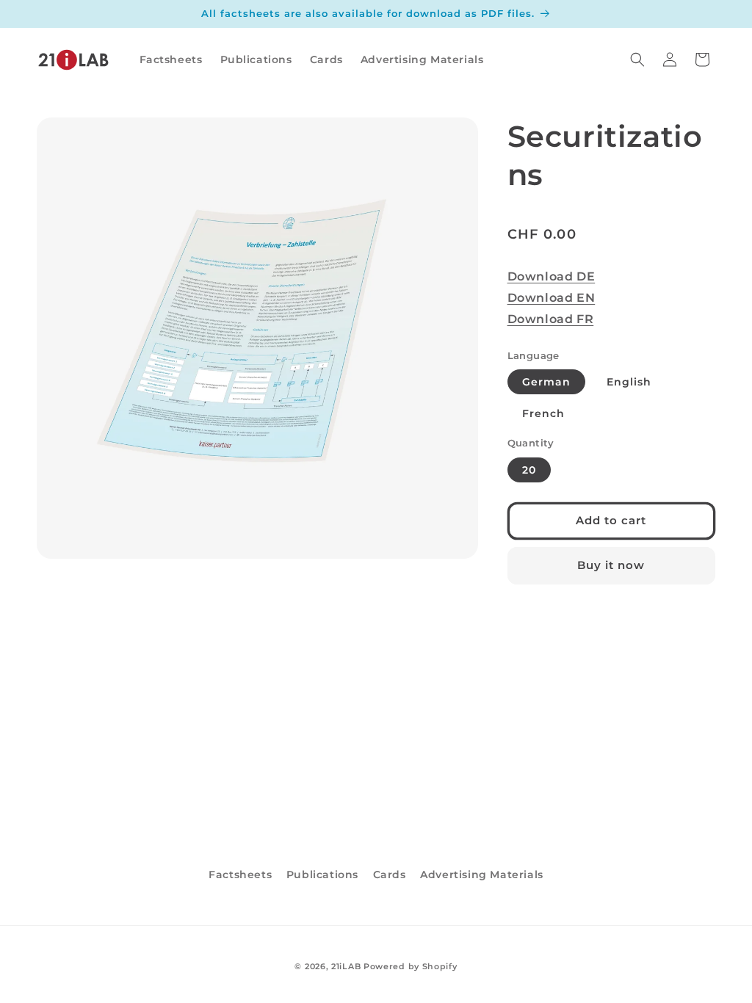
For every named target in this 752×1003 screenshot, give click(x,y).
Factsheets (240, 874)
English (629, 381)
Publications (322, 874)
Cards (389, 874)
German (546, 381)
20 (529, 470)
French (543, 413)
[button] (637, 59)
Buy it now (611, 565)
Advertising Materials (481, 874)
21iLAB (346, 966)
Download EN (551, 298)
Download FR (550, 319)
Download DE (551, 276)
